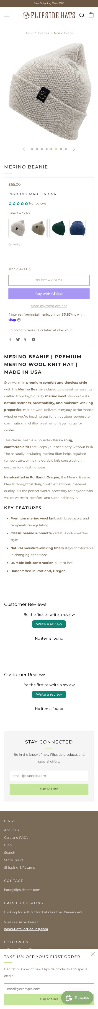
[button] (18, 203)
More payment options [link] (49, 306)
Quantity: (14, 244)
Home (29, 33)
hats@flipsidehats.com (22, 890)
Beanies (43, 33)
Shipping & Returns (19, 867)
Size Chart (18, 269)
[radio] (17, 228)
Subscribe (49, 789)
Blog (8, 845)
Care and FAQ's (16, 838)
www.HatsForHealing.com (26, 929)
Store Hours (13, 860)
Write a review (49, 624)
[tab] (32, 149)
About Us (11, 830)
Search (9, 853)
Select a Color (19, 213)
